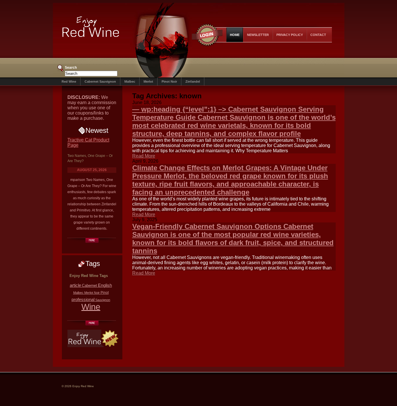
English (105, 285)
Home (234, 35)
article (75, 285)
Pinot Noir (169, 81)
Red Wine (69, 81)
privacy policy (289, 35)
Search (71, 68)
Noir (97, 292)
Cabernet (89, 285)
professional (82, 299)
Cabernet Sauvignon (100, 81)
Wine (90, 306)
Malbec (129, 81)
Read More (143, 155)
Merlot (148, 81)
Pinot (105, 292)
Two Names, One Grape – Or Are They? (90, 158)
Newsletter (258, 35)
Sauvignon (102, 300)
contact (318, 35)
